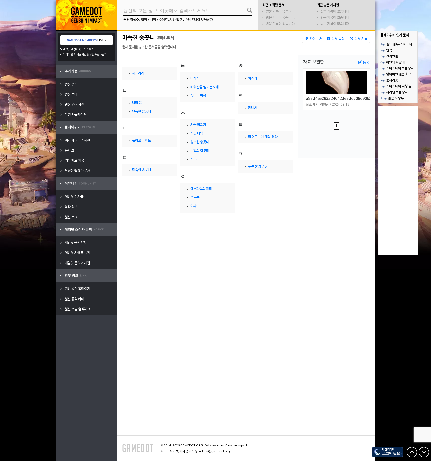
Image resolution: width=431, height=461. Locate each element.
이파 (193, 206)
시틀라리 (138, 73)
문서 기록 (360, 39)
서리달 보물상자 (394, 92)
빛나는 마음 (198, 96)
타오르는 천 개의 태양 (262, 137)
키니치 (252, 108)
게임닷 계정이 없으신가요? (78, 49)
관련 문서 (315, 39)
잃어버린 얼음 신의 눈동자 (398, 74)
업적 (144, 20)
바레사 (194, 78)
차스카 (252, 78)
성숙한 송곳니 (199, 142)
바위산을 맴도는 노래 (204, 87)
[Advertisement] (398, 180)
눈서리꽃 (389, 80)
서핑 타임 (196, 133)
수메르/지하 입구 (170, 20)
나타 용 (137, 103)
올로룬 (194, 197)
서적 (153, 20)
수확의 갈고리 (199, 151)
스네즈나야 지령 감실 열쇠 (398, 86)
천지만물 (389, 56)
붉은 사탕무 (392, 98)
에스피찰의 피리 (201, 189)
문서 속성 (337, 39)
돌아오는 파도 (141, 141)
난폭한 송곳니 (141, 111)
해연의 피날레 (392, 62)
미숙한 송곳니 (138, 38)
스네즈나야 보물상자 (199, 20)
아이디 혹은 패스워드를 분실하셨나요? (84, 54)
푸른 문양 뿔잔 (258, 166)
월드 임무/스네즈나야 (397, 44)
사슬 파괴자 (198, 125)
